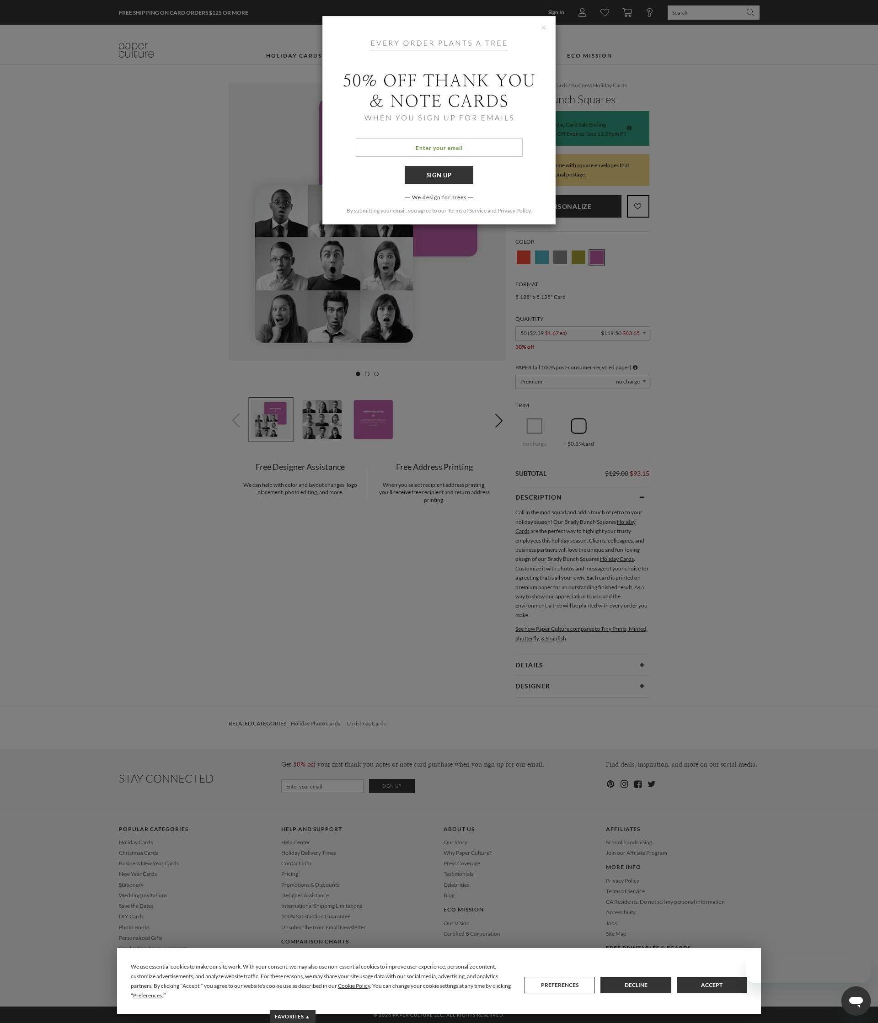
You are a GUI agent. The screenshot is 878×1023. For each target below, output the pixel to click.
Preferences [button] (147, 995)
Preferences (559, 984)
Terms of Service (467, 210)
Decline (636, 984)
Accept (712, 984)
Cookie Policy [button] (354, 985)
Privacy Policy (514, 210)
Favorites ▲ (292, 1016)
